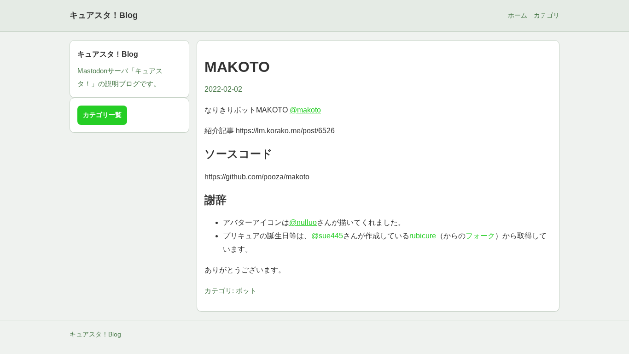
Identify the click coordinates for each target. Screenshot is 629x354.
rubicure (422, 236)
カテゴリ (546, 15)
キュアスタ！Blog (104, 15)
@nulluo (303, 222)
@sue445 (327, 236)
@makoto (305, 110)
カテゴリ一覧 (102, 114)
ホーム (517, 15)
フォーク (480, 236)
